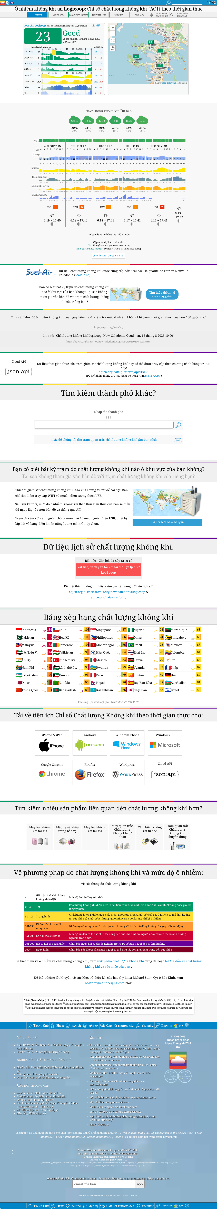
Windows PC (165, 735)
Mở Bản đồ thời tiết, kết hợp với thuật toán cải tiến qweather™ (120, 1074)
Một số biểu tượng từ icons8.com (109, 1102)
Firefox (89, 764)
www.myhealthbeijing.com (105, 983)
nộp (140, 1184)
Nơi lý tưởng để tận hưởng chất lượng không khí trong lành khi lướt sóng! (122, 1118)
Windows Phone (127, 735)
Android (90, 735)
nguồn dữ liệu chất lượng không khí (39, 1093)
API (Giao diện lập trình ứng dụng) (38, 1110)
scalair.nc (82, 275)
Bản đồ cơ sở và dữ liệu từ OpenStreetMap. (115, 1111)
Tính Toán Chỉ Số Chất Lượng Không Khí (41, 1096)
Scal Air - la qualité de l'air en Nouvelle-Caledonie (108, 1153)
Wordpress (127, 764)
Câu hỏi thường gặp (33, 1085)
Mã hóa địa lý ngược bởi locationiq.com (113, 1107)
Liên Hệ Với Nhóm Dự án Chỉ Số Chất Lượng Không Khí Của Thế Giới (50, 1046)
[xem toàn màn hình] (98, 25)
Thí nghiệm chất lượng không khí (37, 1074)
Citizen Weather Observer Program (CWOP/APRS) (108, 1150)
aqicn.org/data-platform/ (108, 597)
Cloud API (165, 763)
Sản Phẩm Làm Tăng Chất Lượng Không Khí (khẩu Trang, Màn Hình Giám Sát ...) (47, 1104)
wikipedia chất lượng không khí (120, 961)
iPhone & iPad (52, 735)
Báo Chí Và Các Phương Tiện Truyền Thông (43, 1052)
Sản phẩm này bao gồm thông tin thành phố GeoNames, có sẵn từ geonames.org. (123, 1066)
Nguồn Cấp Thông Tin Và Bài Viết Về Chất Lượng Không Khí (50, 1069)
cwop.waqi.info (99, 1084)
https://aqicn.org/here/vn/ (108, 327)
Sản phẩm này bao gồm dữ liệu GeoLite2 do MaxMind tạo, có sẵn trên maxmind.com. (125, 1058)
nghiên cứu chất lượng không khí (44, 1059)
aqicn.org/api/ (152, 375)
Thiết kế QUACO (99, 1124)
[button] (159, 67)
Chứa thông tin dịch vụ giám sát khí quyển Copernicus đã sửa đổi (124, 1090)
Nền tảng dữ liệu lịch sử (31, 1113)
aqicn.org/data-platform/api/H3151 (124, 372)
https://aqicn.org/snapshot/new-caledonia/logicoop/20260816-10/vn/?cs (108, 341)
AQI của (35, 25)
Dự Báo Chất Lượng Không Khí (35, 1099)
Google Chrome (52, 764)
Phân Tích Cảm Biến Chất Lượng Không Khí (43, 1077)
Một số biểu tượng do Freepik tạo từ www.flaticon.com (123, 1097)
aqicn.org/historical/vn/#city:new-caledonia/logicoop (107, 592)
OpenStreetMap (168, 82)
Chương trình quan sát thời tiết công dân (114, 1081)
